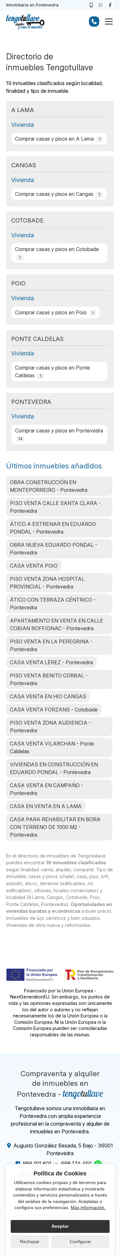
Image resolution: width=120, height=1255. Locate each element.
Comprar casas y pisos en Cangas (57, 194)
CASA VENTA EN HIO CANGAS (48, 696)
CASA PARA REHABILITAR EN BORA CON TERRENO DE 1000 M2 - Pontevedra (55, 827)
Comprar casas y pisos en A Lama (58, 138)
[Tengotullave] (25, 21)
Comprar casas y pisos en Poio (54, 312)
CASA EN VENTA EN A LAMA (46, 806)
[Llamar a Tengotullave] (91, 5)
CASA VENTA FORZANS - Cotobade (54, 709)
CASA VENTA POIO (34, 565)
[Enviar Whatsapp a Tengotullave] (101, 5)
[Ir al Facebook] (110, 5)
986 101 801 (37, 1163)
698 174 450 (76, 1163)
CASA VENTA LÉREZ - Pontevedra (51, 662)
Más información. (88, 1207)
